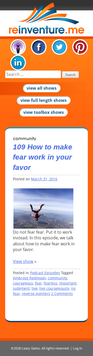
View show (23, 261)
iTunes (18, 47)
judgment (21, 288)
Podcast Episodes (45, 272)
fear (38, 283)
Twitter (59, 47)
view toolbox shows (43, 112)
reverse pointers (36, 293)
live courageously (54, 288)
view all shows (42, 88)
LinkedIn (18, 62)
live (34, 288)
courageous (23, 283)
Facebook (38, 47)
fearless (50, 283)
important (67, 283)
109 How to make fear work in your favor (42, 157)
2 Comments (62, 293)
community (57, 277)
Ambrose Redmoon (29, 277)
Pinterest (80, 47)
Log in (77, 348)
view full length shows (43, 100)
